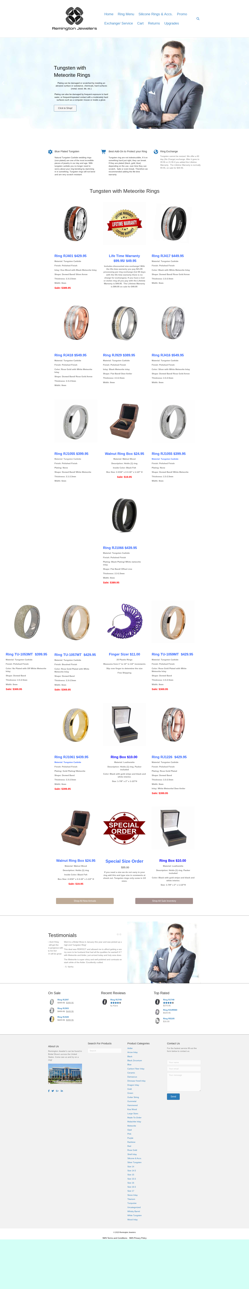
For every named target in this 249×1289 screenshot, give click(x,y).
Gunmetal (131, 1101)
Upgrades (171, 23)
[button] (3, 83)
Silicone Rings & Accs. (155, 14)
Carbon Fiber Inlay (135, 1069)
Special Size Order (124, 861)
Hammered (132, 1105)
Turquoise (131, 1203)
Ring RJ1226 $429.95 (169, 757)
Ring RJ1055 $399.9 (70, 454)
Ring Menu (126, 14)
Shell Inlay (132, 1154)
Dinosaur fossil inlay (136, 1081)
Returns (154, 23)
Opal (129, 1130)
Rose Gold (132, 1150)
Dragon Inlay (133, 1085)
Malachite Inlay (134, 1121)
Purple (130, 1138)
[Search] (196, 18)
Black (129, 1056)
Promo (182, 14)
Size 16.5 (131, 1187)
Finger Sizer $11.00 (124, 654)
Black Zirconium (134, 1060)
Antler (130, 1048)
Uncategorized (134, 1207)
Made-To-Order (134, 1117)
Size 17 (130, 1191)
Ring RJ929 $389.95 (119, 355)
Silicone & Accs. (134, 1158)
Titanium (131, 1199)
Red (129, 1146)
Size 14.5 (131, 1170)
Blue (129, 1064)
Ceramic (131, 1073)
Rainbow (131, 1142)
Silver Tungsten (134, 1162)
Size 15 (130, 1174)
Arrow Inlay (132, 1052)
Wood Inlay (132, 1219)
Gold (129, 1089)
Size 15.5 (131, 1179)
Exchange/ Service (118, 23)
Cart (140, 23)
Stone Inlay (132, 1195)
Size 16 (130, 1183)
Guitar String (133, 1097)
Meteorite (131, 1126)
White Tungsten (134, 1215)
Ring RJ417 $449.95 (168, 256)
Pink (129, 1134)
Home (108, 14)
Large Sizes (132, 1113)
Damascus (132, 1077)
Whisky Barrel (133, 1211)
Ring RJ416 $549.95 (168, 355)
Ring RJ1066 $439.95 (120, 548)
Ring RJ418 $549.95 (70, 355)
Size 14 (130, 1166)
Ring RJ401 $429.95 (70, 256)
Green (130, 1093)
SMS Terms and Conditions (114, 1238)
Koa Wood (132, 1109)
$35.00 (124, 867)
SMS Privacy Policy (138, 1238)
